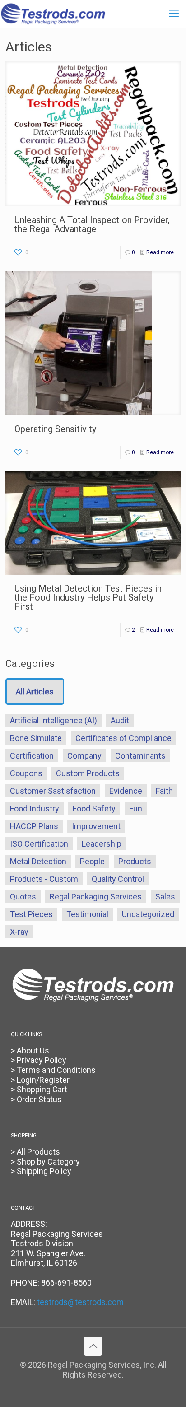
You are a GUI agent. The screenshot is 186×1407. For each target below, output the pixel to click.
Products (134, 861)
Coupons (26, 773)
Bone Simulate (36, 738)
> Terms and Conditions (53, 1070)
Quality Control (118, 879)
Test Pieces (31, 914)
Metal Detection (38, 861)
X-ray (19, 931)
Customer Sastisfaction (53, 791)
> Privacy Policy (38, 1060)
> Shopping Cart (39, 1089)
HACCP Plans (34, 826)
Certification (32, 755)
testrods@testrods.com (80, 1302)
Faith (164, 791)
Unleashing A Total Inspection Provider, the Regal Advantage (92, 224)
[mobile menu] (173, 13)
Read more (160, 252)
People (92, 861)
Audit (120, 720)
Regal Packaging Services (96, 896)
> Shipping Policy (41, 1171)
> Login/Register (40, 1080)
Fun (135, 808)
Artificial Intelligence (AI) (53, 720)
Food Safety (94, 808)
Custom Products (88, 773)
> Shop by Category (45, 1161)
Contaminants (140, 755)
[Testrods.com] (53, 13)
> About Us (30, 1050)
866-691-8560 (66, 1282)
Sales (165, 896)
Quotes (23, 896)
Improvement (96, 826)
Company (84, 755)
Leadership (101, 843)
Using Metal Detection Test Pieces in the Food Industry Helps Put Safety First (88, 597)
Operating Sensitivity (55, 429)
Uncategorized (148, 914)
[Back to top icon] (93, 1346)
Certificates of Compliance (123, 738)
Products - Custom (44, 879)
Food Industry (34, 808)
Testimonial (87, 914)
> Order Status (36, 1099)
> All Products (35, 1151)
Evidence (125, 791)
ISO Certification (39, 843)
